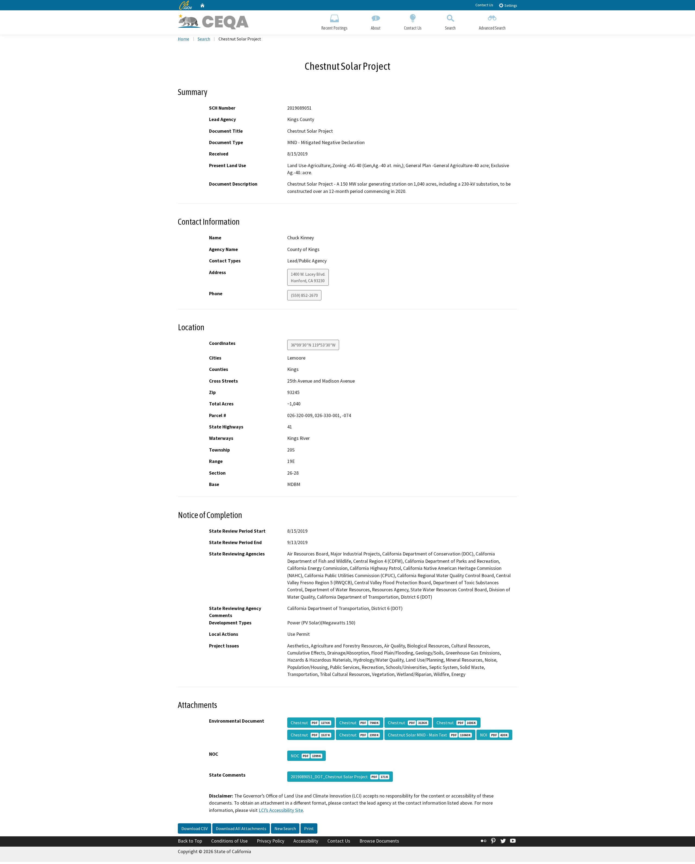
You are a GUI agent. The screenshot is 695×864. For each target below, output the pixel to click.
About (376, 28)
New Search (285, 828)
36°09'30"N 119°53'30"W (313, 345)
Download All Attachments (241, 828)
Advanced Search (492, 28)
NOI (493, 735)
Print (309, 828)
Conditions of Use (229, 841)
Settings (510, 5)
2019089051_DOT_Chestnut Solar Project (339, 776)
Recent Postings (334, 28)
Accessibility (305, 841)
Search (450, 28)
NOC (306, 755)
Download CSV (194, 828)
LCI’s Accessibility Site (281, 810)
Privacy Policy (270, 841)
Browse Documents (379, 841)
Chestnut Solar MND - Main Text (429, 735)
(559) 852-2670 (304, 295)
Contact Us (484, 4)
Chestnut (310, 722)
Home (183, 39)
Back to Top (190, 841)
